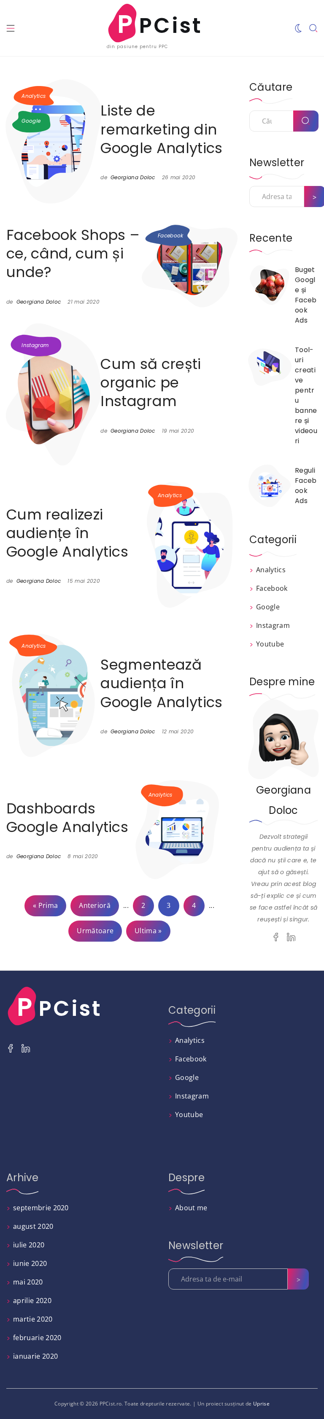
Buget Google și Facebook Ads (306, 295)
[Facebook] (276, 937)
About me (191, 1207)
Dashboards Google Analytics (67, 817)
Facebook (171, 235)
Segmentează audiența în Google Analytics (161, 683)
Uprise (261, 1403)
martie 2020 (33, 1319)
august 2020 (33, 1226)
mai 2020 (28, 1282)
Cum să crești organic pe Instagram (150, 382)
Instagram (35, 345)
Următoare (95, 930)
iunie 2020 (30, 1263)
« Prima (45, 905)
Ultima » (148, 930)
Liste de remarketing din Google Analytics (161, 129)
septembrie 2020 (41, 1207)
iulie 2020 (28, 1244)
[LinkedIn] (291, 937)
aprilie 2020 (32, 1300)
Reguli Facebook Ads (306, 486)
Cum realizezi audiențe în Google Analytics (67, 533)
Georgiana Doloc (133, 177)
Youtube (270, 644)
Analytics (34, 96)
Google (31, 120)
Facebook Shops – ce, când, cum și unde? (73, 253)
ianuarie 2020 (35, 1356)
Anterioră (95, 905)
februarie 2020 (37, 1337)
